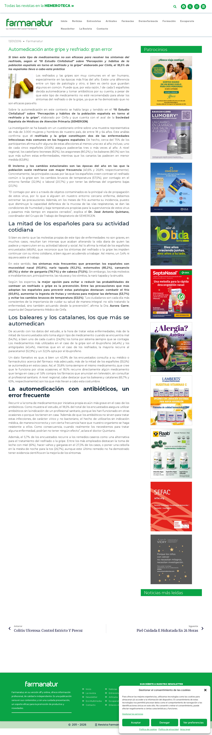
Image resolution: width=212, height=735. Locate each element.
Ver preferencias (193, 722)
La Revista (85, 28)
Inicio (64, 21)
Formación (169, 21)
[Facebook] (183, 6)
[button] (205, 690)
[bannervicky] (171, 559)
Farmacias (128, 21)
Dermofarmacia (148, 21)
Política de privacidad (169, 729)
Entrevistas (94, 21)
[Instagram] (196, 6)
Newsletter (68, 28)
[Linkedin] (203, 6)
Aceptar (136, 722)
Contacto (102, 28)
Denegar (164, 722)
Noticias (77, 21)
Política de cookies (148, 729)
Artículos (111, 21)
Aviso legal (185, 729)
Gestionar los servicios (132, 714)
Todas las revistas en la (39, 5)
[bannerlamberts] (171, 81)
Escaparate (187, 21)
